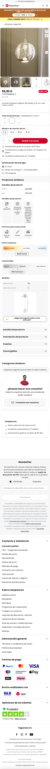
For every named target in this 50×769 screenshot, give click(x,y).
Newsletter (7, 599)
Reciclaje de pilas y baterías (25, 746)
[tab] (25, 561)
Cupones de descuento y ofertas (17, 615)
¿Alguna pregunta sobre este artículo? (27, 319)
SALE (24, 15)
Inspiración (7, 627)
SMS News (6, 603)
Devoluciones (8, 558)
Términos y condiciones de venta (17, 644)
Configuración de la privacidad (20, 739)
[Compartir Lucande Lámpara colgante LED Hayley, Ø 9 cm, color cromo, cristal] (46, 35)
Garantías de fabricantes (13, 582)
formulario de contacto (18, 521)
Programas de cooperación (14, 607)
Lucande (28, 189)
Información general (14, 638)
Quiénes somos (9, 595)
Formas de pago (11, 659)
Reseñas (7, 344)
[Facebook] (18, 734)
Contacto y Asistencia (15, 541)
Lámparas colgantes (12, 24)
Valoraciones (8, 574)
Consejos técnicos (21, 627)
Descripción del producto (15, 336)
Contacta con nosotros (12, 570)
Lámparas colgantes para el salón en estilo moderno (25, 370)
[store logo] (14, 5)
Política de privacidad (33, 524)
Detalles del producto (14, 329)
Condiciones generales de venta (17, 743)
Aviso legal (7, 652)
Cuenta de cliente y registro (14, 578)
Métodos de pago (10, 566)
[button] (5, 82)
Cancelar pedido (10, 546)
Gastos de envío (9, 562)
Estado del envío (9, 554)
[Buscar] (43, 5)
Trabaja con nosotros (12, 611)
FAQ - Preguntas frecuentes (15, 550)
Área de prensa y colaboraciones (17, 623)
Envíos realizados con (15, 687)
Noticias (5, 631)
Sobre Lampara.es (13, 590)
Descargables (10, 351)
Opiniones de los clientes (13, 619)
